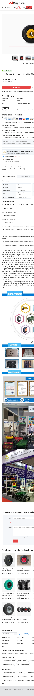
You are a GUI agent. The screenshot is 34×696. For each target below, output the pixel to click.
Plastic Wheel (20, 643)
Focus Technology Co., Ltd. (21, 689)
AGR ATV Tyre (20, 637)
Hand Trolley (20, 640)
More (3, 683)
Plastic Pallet (5, 643)
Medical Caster (22, 660)
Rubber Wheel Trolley (8, 676)
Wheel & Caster (19, 12)
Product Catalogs (25, 634)
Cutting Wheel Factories (9, 672)
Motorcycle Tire (5, 637)
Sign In (4, 169)
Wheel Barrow (5, 640)
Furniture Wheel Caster (23, 664)
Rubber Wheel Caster (8, 664)
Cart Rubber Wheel (21, 676)
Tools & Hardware (10, 12)
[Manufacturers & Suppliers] (17, 2)
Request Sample (28, 91)
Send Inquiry (16, 87)
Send (16, 541)
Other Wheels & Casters (9, 660)
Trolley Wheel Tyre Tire (8, 680)
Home (3, 12)
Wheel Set (21, 672)
